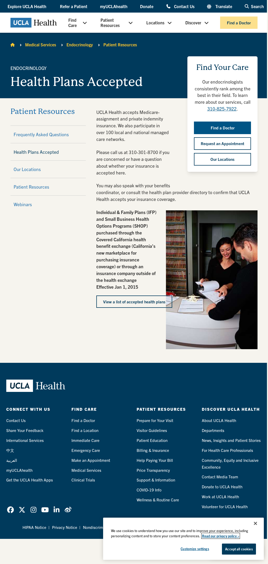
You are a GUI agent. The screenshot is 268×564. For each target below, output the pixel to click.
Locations (155, 22)
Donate (146, 6)
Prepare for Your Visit (155, 420)
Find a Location (84, 430)
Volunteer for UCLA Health (225, 506)
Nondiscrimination (99, 527)
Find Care (72, 22)
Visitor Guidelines (152, 430)
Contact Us (184, 6)
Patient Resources (110, 22)
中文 (10, 450)
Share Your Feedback (24, 430)
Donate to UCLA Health (222, 486)
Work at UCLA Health (220, 496)
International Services (25, 440)
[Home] (12, 44)
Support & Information (156, 479)
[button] (27, 6)
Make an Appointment (90, 460)
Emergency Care (85, 450)
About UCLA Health (219, 420)
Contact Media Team (220, 476)
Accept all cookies (239, 549)
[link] (10, 510)
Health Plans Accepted (36, 152)
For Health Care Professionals (227, 450)
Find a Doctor (239, 22)
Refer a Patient (73, 6)
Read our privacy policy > (220, 536)
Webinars (23, 204)
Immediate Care (85, 440)
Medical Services (40, 44)
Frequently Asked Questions (41, 134)
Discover (193, 22)
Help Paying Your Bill (155, 460)
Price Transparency (153, 470)
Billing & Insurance (153, 450)
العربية (11, 460)
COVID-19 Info (149, 489)
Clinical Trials (83, 479)
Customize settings (195, 548)
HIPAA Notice (34, 527)
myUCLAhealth (113, 6)
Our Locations (27, 169)
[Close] (255, 523)
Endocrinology (79, 44)
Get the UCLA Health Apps (29, 479)
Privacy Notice (64, 527)
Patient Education (152, 440)
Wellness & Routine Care (158, 499)
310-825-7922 (222, 108)
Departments (213, 430)
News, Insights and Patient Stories (231, 440)
